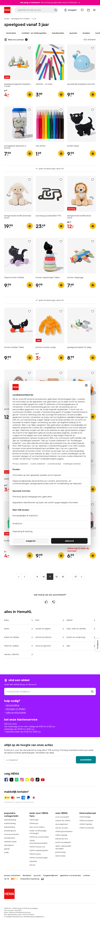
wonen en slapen (43, 628)
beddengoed (10, 831)
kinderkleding (10, 823)
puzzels (73, 33)
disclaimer (27, 875)
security (37, 875)
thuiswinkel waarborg (29, 879)
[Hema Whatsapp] (16, 779)
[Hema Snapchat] (27, 779)
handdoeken (9, 838)
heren (6, 628)
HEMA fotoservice (37, 847)
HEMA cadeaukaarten (38, 850)
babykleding (9, 827)
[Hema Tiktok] (37, 779)
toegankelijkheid (50, 875)
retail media (60, 856)
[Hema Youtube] (43, 779)
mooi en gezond (43, 646)
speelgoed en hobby (20, 19)
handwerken (58, 33)
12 (57, 576)
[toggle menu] (94, 10)
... (31, 576)
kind (37, 620)
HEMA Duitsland (86, 820)
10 (44, 576)
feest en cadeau (11, 646)
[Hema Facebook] (6, 779)
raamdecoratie (10, 841)
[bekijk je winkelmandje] (88, 10)
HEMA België (85, 817)
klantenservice (61, 839)
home (6, 19)
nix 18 (6, 879)
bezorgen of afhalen (15, 709)
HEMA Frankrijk (85, 824)
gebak (7, 849)
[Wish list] (82, 10)
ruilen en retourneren (16, 712)
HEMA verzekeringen (38, 858)
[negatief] (54, 602)
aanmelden (86, 759)
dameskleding (10, 820)
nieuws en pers (61, 828)
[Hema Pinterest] (32, 779)
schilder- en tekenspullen (33, 33)
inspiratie (33, 861)
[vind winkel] (92, 691)
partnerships (60, 852)
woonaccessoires (11, 834)
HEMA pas (33, 823)
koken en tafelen (11, 637)
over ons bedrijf (62, 817)
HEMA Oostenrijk (86, 828)
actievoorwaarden (63, 842)
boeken (86, 33)
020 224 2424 (10, 724)
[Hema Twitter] (11, 779)
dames (70, 620)
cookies (86, 875)
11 (50, 576)
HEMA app (34, 820)
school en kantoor (43, 637)
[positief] (46, 602)
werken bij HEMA (62, 820)
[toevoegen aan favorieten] (29, 48)
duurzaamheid (61, 824)
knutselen (11, 33)
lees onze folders (36, 827)
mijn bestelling (12, 705)
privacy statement (12, 875)
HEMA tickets (35, 854)
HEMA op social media (39, 837)
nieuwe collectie (11, 654)
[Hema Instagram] (22, 779)
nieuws (32, 865)
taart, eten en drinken (76, 628)
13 (63, 576)
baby (6, 620)
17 (76, 576)
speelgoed (9, 845)
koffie (6, 852)
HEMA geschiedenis (63, 831)
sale (68, 646)
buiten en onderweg (76, 637)
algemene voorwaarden (70, 875)
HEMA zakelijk (61, 835)
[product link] (18, 62)
